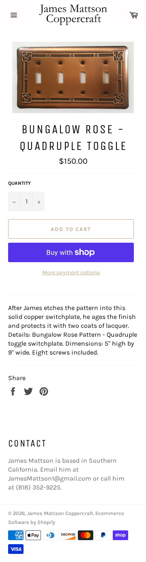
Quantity (19, 183)
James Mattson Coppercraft (60, 513)
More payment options (71, 272)
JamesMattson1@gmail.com (49, 478)
